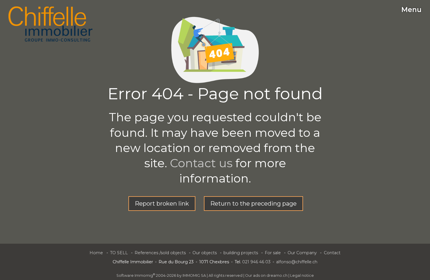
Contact (332, 252)
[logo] (50, 24)
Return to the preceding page (253, 203)
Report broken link (162, 203)
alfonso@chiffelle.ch (296, 261)
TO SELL (119, 252)
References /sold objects (160, 252)
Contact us (201, 163)
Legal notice (302, 275)
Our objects (204, 252)
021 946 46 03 (256, 261)
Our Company (302, 252)
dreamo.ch (277, 275)
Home (96, 252)
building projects (240, 252)
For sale (273, 252)
